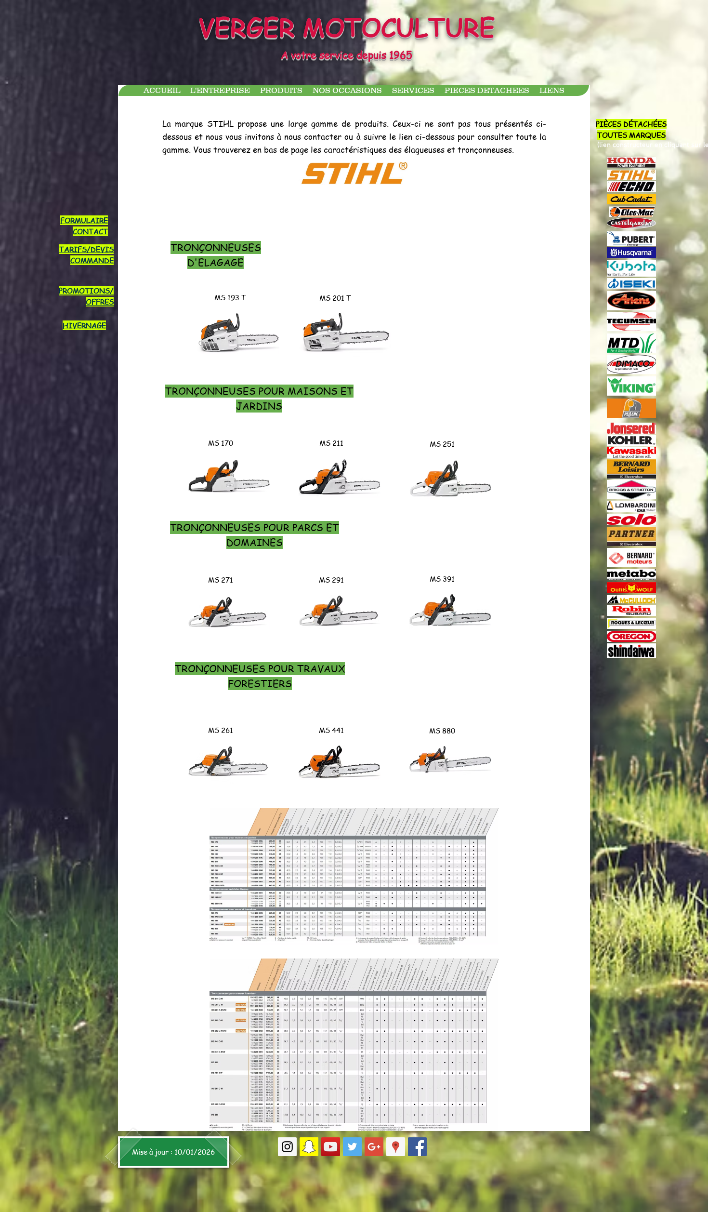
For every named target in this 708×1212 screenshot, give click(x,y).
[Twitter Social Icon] (352, 1146)
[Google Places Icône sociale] (395, 1146)
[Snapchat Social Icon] (309, 1146)
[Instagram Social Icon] (287, 1146)
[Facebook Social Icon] (417, 1146)
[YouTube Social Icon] (330, 1146)
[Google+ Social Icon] (374, 1146)
